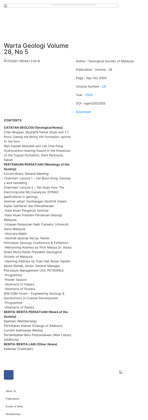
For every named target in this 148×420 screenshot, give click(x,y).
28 (104, 86)
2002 (89, 95)
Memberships (13, 414)
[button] (74, 5)
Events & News (14, 406)
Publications (12, 398)
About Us (11, 391)
